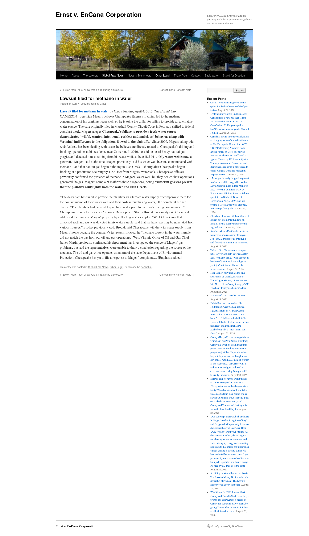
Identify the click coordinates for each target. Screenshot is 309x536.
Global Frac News (113, 75)
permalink (146, 267)
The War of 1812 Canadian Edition (227, 295)
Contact (196, 75)
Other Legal (163, 75)
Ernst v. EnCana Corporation (98, 14)
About (75, 75)
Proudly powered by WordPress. (227, 526)
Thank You (180, 75)
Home (63, 75)
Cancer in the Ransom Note (177, 89)
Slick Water (212, 75)
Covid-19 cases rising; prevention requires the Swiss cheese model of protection (229, 106)
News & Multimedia (139, 75)
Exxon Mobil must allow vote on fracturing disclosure (91, 89)
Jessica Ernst (98, 103)
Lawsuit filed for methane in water (84, 111)
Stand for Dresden (234, 75)
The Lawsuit (90, 75)
